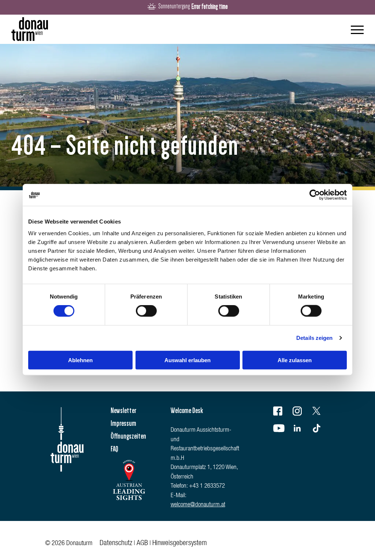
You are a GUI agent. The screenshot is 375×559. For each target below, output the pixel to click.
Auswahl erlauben (187, 360)
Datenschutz (116, 543)
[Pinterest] (321, 429)
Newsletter (123, 410)
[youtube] (282, 429)
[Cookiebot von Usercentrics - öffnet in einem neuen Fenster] (315, 195)
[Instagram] (302, 412)
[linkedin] (302, 429)
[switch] (146, 311)
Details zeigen (314, 338)
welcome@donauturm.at (198, 505)
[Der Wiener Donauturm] (29, 29)
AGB (142, 543)
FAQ (114, 449)
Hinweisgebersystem (179, 543)
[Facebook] (282, 412)
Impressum (123, 423)
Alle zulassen (295, 360)
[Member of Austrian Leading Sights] (129, 502)
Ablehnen (80, 360)
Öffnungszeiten (128, 436)
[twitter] (321, 412)
